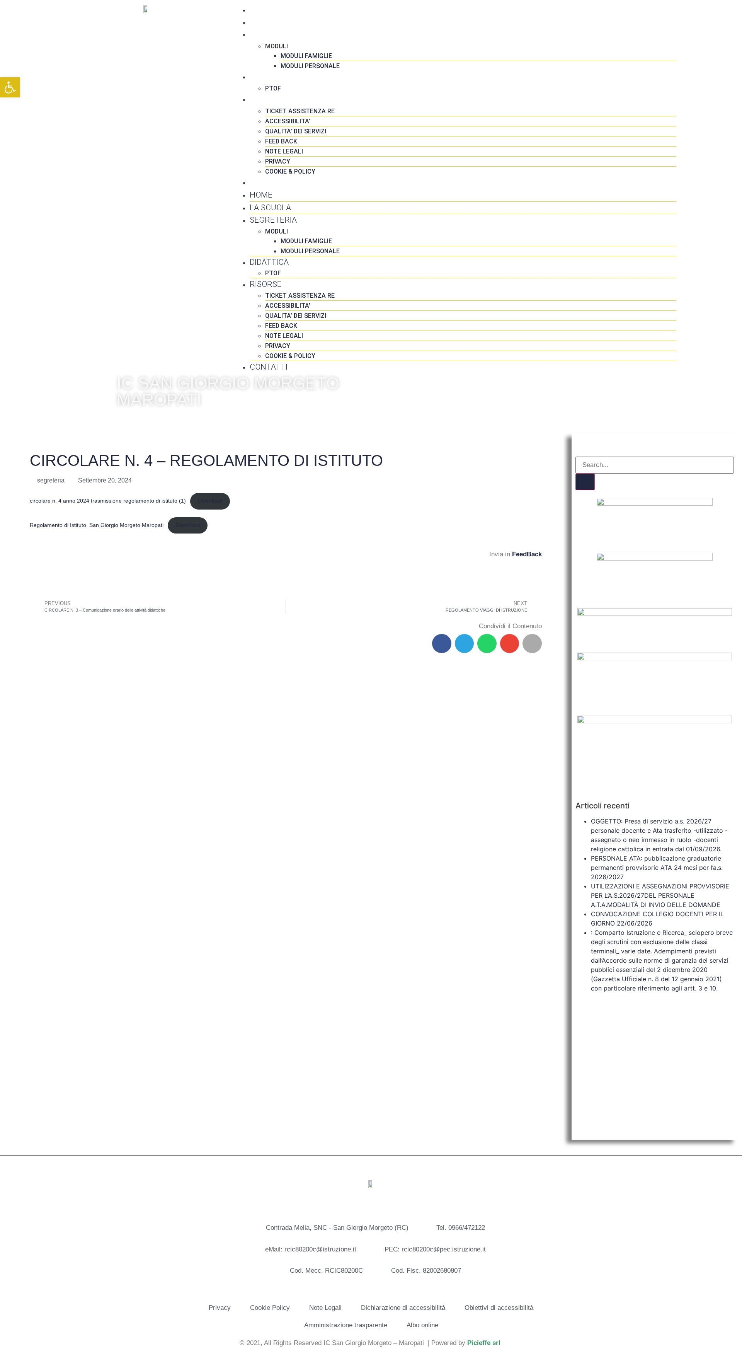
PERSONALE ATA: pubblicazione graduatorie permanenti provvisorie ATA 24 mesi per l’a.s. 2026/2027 (657, 867)
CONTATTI (269, 182)
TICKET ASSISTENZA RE (300, 111)
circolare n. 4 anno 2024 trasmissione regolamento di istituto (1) (108, 501)
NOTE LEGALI (284, 151)
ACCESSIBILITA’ (287, 121)
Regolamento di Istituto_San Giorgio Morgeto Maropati (96, 525)
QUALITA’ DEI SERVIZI (295, 131)
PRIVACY (277, 161)
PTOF (273, 88)
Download (210, 501)
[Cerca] (585, 482)
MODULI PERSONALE (310, 66)
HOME (261, 9)
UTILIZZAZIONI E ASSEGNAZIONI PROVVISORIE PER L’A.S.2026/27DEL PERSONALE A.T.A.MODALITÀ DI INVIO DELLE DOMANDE (660, 895)
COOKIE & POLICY (290, 171)
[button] (441, 643)
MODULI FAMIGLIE (306, 56)
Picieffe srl (483, 1343)
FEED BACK (281, 141)
